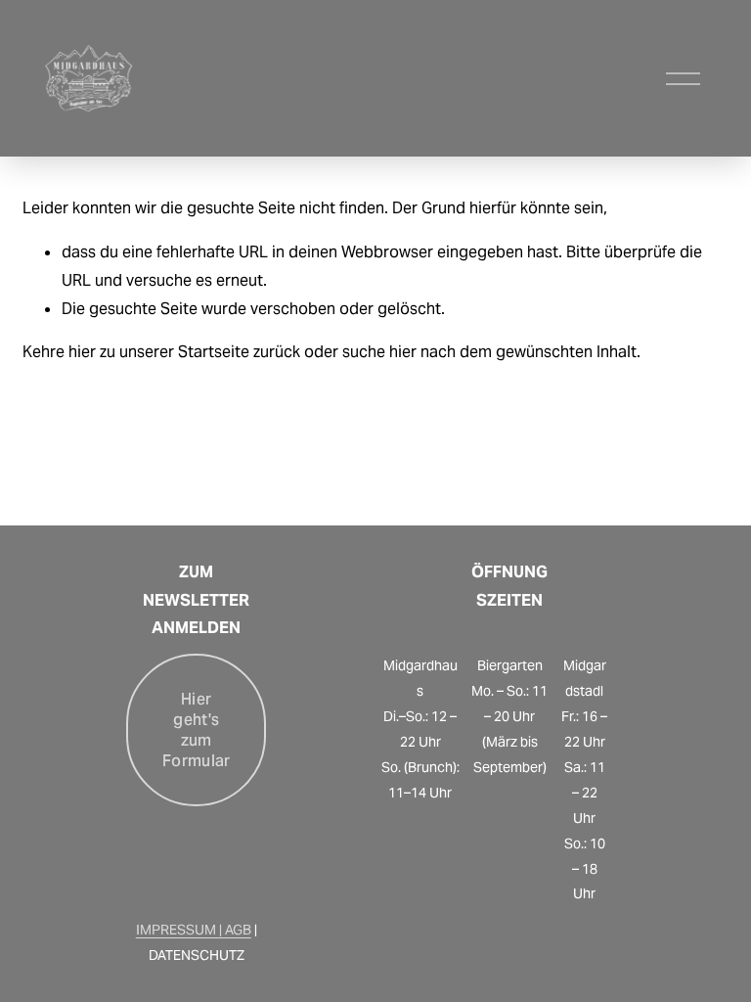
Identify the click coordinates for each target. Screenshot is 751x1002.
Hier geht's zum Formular (196, 730)
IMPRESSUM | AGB (193, 929)
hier (82, 352)
